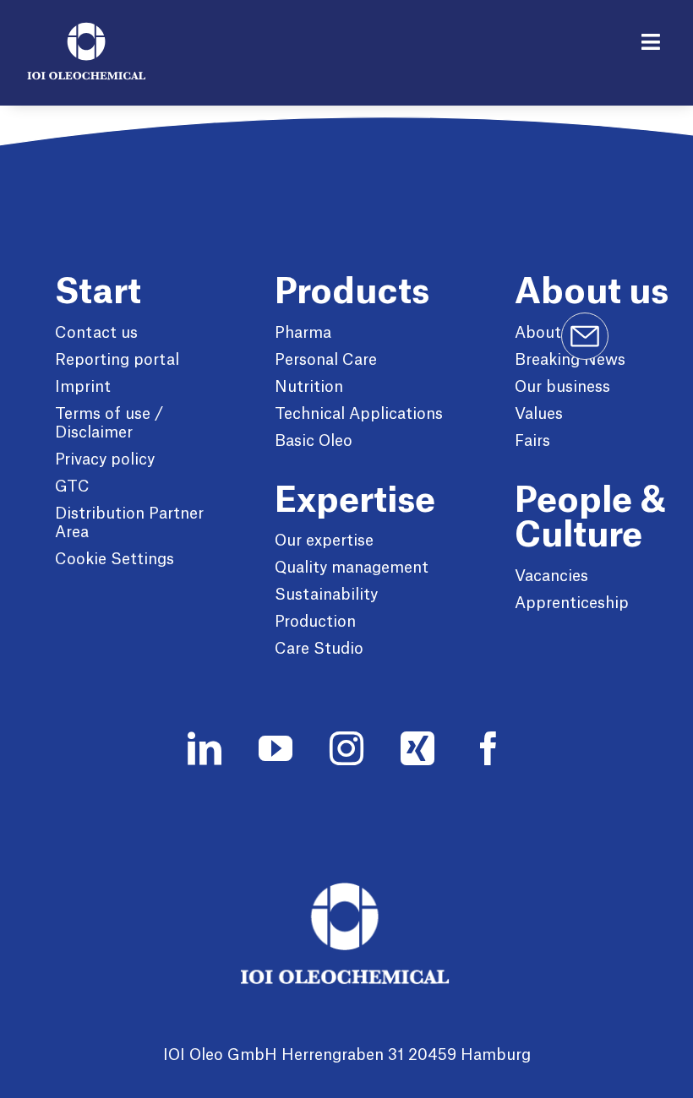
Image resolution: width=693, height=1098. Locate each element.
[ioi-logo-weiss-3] (346, 891)
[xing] (417, 748)
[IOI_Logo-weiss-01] (86, 31)
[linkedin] (204, 748)
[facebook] (488, 748)
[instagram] (346, 748)
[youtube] (275, 748)
